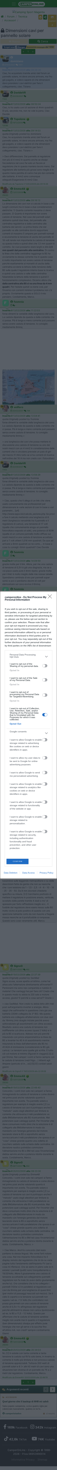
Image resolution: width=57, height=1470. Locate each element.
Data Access (28, 872)
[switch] (44, 665)
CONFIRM (17, 861)
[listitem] (28, 657)
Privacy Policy (46, 872)
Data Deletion (10, 872)
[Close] (51, 597)
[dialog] (28, 735)
